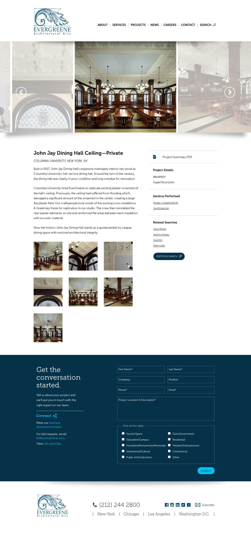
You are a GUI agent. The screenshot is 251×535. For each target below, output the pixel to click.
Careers (170, 25)
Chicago (131, 514)
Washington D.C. (194, 514)
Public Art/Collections (139, 457)
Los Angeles (159, 514)
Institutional (161, 235)
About (103, 25)
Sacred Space (134, 433)
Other (176, 457)
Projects (138, 25)
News (154, 25)
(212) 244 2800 (119, 505)
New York (159, 246)
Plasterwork (161, 208)
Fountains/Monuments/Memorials (146, 445)
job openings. (53, 443)
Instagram (172, 505)
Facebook (166, 505)
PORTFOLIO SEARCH (167, 256)
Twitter (189, 505)
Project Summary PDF (177, 157)
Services (119, 25)
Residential (179, 439)
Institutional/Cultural (138, 451)
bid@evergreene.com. (51, 438)
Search (205, 25)
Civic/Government (183, 433)
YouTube (183, 505)
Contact (188, 25)
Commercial (180, 451)
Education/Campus (137, 439)
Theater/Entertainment (186, 445)
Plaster (157, 240)
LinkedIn (178, 505)
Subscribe (208, 505)
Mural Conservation (165, 203)
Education (159, 229)
